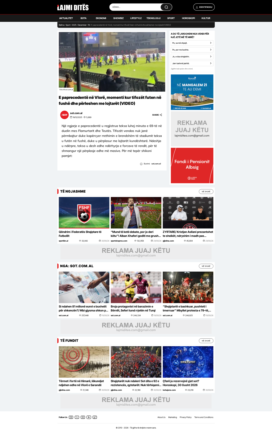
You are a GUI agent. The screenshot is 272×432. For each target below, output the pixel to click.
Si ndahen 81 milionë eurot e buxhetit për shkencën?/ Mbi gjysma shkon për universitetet (84, 308)
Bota (83, 18)
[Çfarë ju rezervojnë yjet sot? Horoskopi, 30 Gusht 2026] (188, 362)
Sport (171, 18)
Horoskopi (188, 18)
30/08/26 (105, 241)
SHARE (155, 115)
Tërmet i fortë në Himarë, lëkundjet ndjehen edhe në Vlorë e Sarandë (81, 383)
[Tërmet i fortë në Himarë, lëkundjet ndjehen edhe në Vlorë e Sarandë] (84, 362)
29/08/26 (157, 241)
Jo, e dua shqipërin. (181, 56)
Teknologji (153, 18)
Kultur (206, 18)
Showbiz (118, 18)
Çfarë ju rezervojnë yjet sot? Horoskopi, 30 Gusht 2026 (181, 383)
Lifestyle (136, 18)
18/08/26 (105, 315)
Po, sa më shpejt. (179, 43)
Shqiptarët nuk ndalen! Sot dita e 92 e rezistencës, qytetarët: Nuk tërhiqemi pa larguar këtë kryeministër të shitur (135, 383)
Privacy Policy (186, 417)
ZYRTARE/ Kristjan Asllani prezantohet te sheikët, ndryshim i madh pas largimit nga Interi (188, 234)
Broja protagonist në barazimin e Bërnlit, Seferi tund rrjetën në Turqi (133, 308)
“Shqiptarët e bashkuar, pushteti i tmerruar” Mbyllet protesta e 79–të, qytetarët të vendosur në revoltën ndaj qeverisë (187, 308)
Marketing (172, 417)
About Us (161, 417)
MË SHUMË (206, 191)
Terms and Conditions (203, 417)
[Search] (166, 7)
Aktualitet (66, 18)
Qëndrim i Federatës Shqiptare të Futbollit (80, 234)
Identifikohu (205, 7)
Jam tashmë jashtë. (181, 63)
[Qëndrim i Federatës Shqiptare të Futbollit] (84, 212)
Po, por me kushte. (180, 50)
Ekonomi (101, 18)
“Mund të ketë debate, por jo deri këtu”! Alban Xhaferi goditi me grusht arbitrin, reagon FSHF (135, 234)
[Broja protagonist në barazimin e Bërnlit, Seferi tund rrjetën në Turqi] (136, 287)
